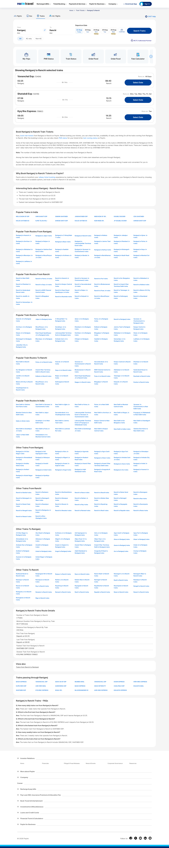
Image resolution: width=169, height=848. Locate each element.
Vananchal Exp (25, 76)
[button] (122, 31)
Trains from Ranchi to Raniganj (27, 667)
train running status (90, 138)
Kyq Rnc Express (26, 111)
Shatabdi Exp (24, 93)
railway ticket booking (47, 177)
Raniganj (20, 83)
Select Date (138, 82)
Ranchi (108, 83)
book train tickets (27, 136)
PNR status (63, 138)
